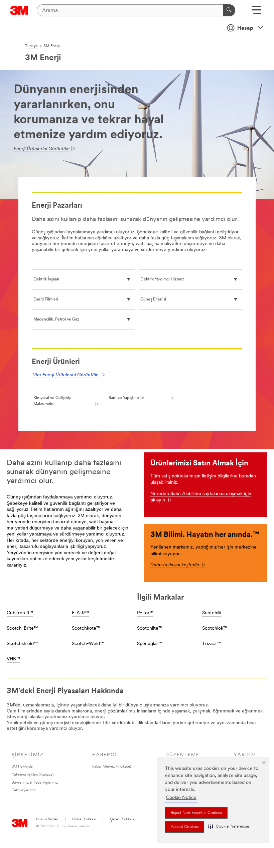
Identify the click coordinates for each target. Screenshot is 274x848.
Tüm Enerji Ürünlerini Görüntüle (65, 375)
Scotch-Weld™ (88, 643)
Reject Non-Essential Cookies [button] (196, 813)
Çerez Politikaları (123, 819)
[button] (229, 826)
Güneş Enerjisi (153, 299)
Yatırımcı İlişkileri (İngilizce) (32, 775)
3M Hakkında (22, 767)
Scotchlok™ (214, 628)
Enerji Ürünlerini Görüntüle (42, 149)
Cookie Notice (181, 797)
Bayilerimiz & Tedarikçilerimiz (35, 783)
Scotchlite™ (149, 628)
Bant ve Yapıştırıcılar (126, 398)
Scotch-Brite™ (22, 628)
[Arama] (229, 10)
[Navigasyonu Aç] (256, 12)
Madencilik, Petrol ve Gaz (56, 319)
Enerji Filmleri (45, 299)
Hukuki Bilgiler (47, 819)
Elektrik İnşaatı (46, 279)
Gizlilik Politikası (84, 819)
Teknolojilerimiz (24, 790)
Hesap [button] (245, 28)
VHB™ (13, 659)
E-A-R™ (80, 613)
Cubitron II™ (20, 613)
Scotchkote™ (86, 628)
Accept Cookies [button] (184, 827)
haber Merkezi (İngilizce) (111, 767)
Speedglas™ (149, 643)
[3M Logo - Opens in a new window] (19, 10)
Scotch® (211, 613)
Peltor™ (145, 613)
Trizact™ (211, 643)
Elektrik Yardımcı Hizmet (162, 279)
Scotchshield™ (22, 643)
